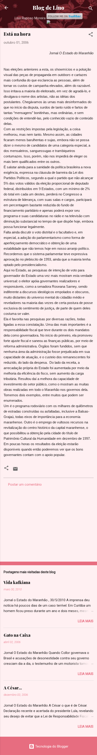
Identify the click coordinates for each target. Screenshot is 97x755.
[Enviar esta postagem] (15, 470)
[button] (90, 35)
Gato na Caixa (17, 635)
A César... (13, 688)
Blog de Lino (48, 7)
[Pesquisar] (90, 9)
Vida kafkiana (17, 582)
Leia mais (85, 621)
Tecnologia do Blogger (51, 746)
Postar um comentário (25, 484)
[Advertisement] (48, 522)
